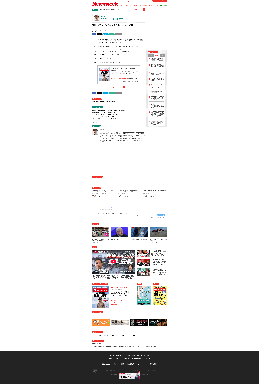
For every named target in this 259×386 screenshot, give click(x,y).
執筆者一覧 (147, 2)
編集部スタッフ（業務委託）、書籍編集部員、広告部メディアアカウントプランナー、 (123, 346)
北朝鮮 (100, 335)
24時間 (156, 55)
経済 (127, 5)
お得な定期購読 (162, 0)
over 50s (135, 335)
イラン (117, 335)
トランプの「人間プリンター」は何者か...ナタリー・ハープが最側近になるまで (157, 79)
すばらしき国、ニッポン (132, 136)
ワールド (122, 5)
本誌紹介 (155, 0)
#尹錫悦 (117, 9)
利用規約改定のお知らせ (97, 343)
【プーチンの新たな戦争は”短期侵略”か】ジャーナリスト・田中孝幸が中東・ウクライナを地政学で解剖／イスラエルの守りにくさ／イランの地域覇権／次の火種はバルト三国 (157, 114)
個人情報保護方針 (126, 358)
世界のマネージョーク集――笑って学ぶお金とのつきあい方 (127, 140)
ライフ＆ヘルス (152, 5)
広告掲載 (133, 355)
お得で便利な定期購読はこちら (118, 300)
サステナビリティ (163, 5)
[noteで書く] (112, 34)
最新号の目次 (114, 304)
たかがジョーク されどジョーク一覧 (104, 145)
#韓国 (104, 9)
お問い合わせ (139, 355)
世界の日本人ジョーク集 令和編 (114, 133)
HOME (93, 145)
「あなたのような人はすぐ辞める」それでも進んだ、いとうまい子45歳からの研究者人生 (157, 59)
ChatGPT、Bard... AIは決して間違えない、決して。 (103, 116)
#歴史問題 (108, 9)
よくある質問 (146, 355)
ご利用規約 (110, 358)
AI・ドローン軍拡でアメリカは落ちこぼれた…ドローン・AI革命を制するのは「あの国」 (157, 86)
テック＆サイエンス (137, 5)
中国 (113, 335)
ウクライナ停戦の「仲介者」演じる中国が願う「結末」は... (105, 114)
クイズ (129, 335)
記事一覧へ (95, 122)
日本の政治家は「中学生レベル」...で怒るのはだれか (103, 112)
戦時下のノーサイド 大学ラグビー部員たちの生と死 (130, 138)
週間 (162, 55)
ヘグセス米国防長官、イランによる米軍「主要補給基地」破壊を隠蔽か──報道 (157, 73)
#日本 (100, 9)
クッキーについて (117, 358)
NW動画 (123, 335)
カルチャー (145, 5)
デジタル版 (113, 302)
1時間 (151, 55)
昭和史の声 (106, 138)
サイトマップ (148, 358)
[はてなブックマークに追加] (105, 34)
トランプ (94, 335)
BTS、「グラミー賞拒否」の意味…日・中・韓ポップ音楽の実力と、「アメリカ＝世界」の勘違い (157, 66)
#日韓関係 (113, 9)
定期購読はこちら (132, 78)
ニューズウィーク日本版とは (115, 355)
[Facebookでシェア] (94, 34)
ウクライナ (106, 335)
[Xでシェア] (99, 34)
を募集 (155, 346)
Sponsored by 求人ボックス (161, 199)
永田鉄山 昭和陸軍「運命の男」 (125, 135)
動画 (157, 2)
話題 (157, 5)
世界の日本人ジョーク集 (128, 132)
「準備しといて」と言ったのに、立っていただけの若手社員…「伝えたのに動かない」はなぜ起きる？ (157, 123)
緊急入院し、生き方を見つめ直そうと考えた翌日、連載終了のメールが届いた (108, 110)
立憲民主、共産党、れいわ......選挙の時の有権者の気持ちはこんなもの (107, 118)
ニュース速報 (152, 2)
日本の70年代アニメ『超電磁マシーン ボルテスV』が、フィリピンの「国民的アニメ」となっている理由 (157, 98)
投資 (140, 335)
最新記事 (142, 2)
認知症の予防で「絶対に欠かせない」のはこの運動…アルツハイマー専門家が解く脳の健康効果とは (157, 106)
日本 (130, 5)
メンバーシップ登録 (126, 355)
